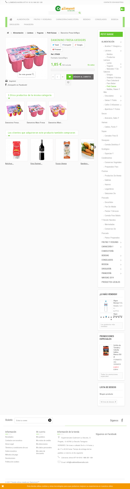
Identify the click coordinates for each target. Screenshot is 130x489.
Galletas (107, 180)
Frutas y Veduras (110, 242)
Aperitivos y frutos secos (111, 111)
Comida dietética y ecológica (111, 146)
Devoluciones (10, 458)
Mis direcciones (42, 444)
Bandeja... (85, 164)
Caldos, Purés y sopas (109, 129)
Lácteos (30, 33)
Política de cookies (12, 462)
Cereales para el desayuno (110, 138)
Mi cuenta (40, 431)
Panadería (106, 273)
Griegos (109, 74)
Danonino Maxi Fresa (36, 122)
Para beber (111, 83)
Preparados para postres (110, 169)
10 (111, 319)
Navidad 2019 (108, 277)
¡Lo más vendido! (108, 294)
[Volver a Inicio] (7, 32)
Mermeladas (109, 224)
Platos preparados (112, 238)
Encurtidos (108, 202)
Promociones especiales (107, 337)
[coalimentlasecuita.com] (65, 9)
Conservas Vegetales (112, 162)
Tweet (56, 45)
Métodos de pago (11, 455)
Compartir (67, 45)
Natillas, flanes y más (111, 90)
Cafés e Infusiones (111, 105)
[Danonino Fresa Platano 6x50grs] (14, 110)
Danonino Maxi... (55, 122)
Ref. (52, 54)
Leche (109, 63)
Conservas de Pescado (109, 231)
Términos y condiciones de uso (16, 448)
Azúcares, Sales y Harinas (110, 120)
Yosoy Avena (61, 164)
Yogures (40, 33)
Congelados (107, 260)
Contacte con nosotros (113, 2)
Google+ (79, 45)
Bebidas (105, 255)
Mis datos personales (44, 448)
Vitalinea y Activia (113, 77)
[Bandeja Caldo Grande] (92, 150)
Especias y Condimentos (107, 155)
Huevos (107, 184)
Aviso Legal (9, 444)
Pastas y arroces (111, 211)
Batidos (109, 54)
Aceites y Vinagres (112, 46)
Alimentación (18, 33)
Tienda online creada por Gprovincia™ (25, 482)
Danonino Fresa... (12, 122)
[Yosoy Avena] (67, 150)
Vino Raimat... (36, 164)
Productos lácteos (109, 58)
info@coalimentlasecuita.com (77, 462)
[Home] (11, 19)
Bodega (105, 264)
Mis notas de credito (43, 440)
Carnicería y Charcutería (107, 248)
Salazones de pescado (109, 195)
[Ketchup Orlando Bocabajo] (16, 150)
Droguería (106, 269)
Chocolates (109, 96)
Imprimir (12, 81)
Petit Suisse (51, 33)
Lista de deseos (108, 387)
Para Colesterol (112, 80)
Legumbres (109, 189)
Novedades (9, 437)
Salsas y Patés (110, 100)
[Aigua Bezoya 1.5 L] (106, 306)
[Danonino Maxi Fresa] (36, 110)
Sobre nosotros (11, 451)
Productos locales (111, 282)
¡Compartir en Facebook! (17, 85)
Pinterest (57, 49)
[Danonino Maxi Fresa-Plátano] (58, 110)
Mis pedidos (40, 437)
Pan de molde (110, 206)
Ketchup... (9, 164)
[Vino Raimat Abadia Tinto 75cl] (41, 150)
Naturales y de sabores (111, 70)
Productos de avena (112, 175)
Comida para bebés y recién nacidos (111, 217)
